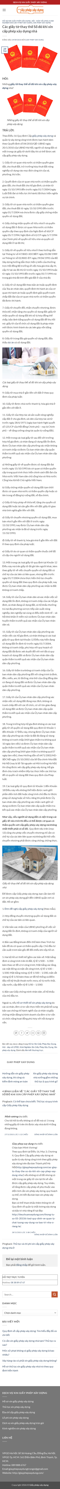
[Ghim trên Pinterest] (38, 1032)
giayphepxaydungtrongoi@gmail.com (28, 1468)
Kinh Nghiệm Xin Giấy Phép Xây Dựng (28, 22)
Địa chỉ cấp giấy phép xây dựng (18, 1412)
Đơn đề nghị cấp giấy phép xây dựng (24, 908)
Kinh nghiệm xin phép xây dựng (19, 1428)
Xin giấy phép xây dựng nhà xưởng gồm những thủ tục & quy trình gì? (45, 1077)
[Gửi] (55, 1294)
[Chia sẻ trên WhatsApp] (16, 1032)
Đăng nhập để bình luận (46, 1134)
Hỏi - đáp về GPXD (40, 21)
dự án (11, 342)
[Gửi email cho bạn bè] (32, 1032)
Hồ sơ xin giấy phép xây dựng (18, 1401)
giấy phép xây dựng (42, 135)
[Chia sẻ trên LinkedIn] (43, 1032)
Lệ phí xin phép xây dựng (15, 1417)
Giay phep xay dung (34, 40)
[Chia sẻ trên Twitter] (27, 1032)
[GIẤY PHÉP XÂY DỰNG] (30, 10)
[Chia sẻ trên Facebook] (21, 1032)
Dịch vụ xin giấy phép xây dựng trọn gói (23, 1423)
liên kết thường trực (34, 1050)
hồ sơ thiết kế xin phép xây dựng (34, 1002)
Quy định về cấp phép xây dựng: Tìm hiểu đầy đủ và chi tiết (29, 1332)
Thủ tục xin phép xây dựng (16, 1406)
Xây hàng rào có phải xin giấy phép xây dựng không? (29, 1360)
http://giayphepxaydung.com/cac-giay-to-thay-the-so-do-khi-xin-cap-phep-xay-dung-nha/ (34, 1171)
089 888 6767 (18, 1464)
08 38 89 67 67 (18, 1282)
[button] (4, 10)
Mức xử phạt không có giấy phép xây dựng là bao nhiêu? (28, 1352)
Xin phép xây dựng (42, 23)
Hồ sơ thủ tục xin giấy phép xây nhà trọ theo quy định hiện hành (27, 1368)
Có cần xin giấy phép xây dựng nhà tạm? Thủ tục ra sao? (29, 1342)
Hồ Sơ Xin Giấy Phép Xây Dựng (16, 21)
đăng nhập (22, 1264)
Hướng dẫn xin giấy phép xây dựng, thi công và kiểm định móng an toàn (15, 1077)
